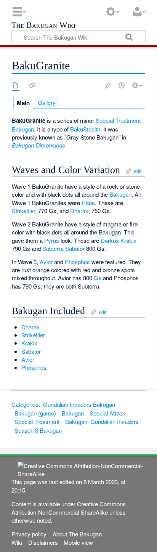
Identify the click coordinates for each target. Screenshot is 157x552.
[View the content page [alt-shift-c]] (15, 85)
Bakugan (23, 129)
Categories (24, 404)
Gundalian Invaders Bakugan (79, 404)
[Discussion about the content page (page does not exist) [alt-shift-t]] (32, 85)
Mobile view (78, 542)
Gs (97, 278)
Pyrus (51, 240)
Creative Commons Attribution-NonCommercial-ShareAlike (68, 508)
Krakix (128, 240)
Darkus (110, 240)
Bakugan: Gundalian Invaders (102, 421)
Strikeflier (23, 211)
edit (138, 171)
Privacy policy (28, 534)
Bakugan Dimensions (38, 145)
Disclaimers (43, 542)
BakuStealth (85, 129)
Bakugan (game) (35, 413)
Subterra (53, 248)
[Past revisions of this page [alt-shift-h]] (121, 85)
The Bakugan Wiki (43, 26)
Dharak (79, 211)
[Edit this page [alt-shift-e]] (108, 85)
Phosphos (77, 262)
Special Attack (107, 413)
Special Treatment (118, 120)
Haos (88, 203)
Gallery (47, 102)
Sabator (75, 248)
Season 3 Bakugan (38, 430)
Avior (46, 262)
